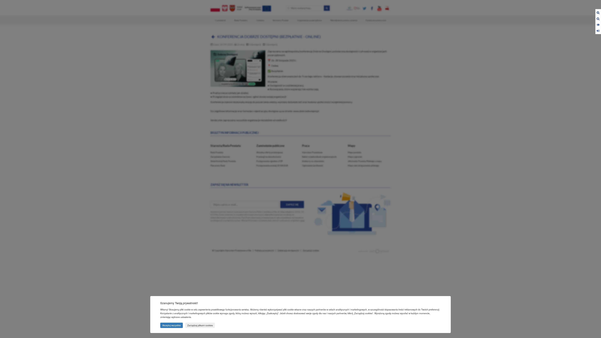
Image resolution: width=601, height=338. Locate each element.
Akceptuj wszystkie (171, 325)
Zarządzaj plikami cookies (200, 325)
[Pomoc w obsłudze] (598, 30)
